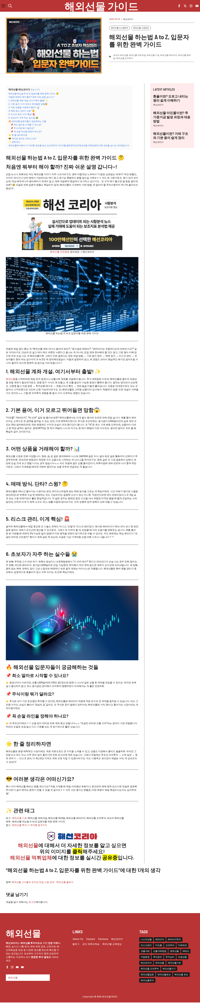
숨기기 (35, 89)
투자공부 (157, 957)
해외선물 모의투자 (124, 58)
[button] (10, 6)
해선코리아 (158, 104)
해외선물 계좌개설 (137, 55)
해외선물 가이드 (101, 6)
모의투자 (170, 945)
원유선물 (174, 951)
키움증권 (145, 957)
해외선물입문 (147, 974)
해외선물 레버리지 (168, 55)
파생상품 (182, 957)
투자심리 (170, 957)
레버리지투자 (174, 939)
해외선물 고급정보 (141, 27)
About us (77, 938)
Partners (103, 938)
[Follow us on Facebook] (179, 6)
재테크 (185, 951)
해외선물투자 (147, 980)
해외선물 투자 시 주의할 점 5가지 (29, 824)
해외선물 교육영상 (112, 943)
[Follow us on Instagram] (191, 6)
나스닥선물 (146, 939)
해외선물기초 (174, 962)
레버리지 (159, 939)
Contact (90, 938)
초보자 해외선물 (120, 55)
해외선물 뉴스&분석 (119, 27)
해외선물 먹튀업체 (31, 857)
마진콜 (158, 945)
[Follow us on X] (185, 6)
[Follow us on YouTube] (197, 6)
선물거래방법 (159, 951)
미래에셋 (182, 945)
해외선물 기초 (153, 55)
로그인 (32, 901)
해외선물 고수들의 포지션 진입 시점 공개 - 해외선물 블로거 (42, 882)
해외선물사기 (169, 968)
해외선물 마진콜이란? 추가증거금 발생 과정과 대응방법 (171, 117)
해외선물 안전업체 (59, 251)
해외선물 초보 (181, 974)
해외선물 (10, 378)
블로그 (76, 943)
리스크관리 (146, 945)
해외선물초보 (164, 974)
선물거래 (145, 951)
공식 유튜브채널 (90, 943)
